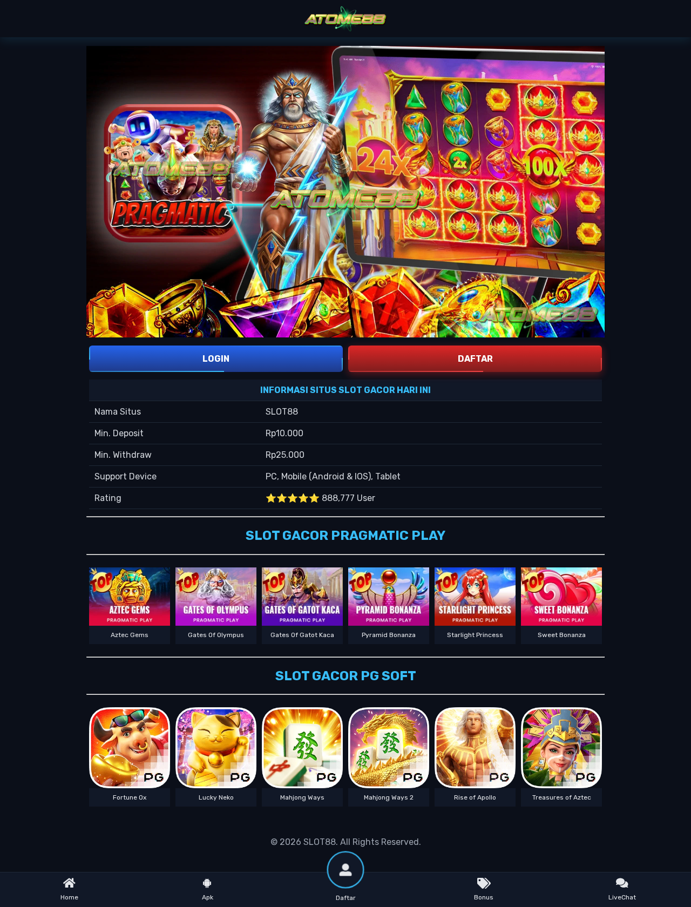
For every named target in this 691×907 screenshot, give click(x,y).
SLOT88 (319, 842)
